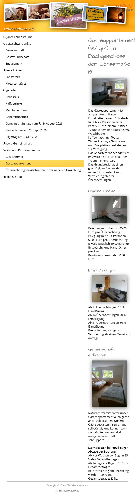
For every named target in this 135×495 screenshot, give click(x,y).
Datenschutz (73, 490)
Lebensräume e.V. (19, 28)
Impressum (61, 490)
